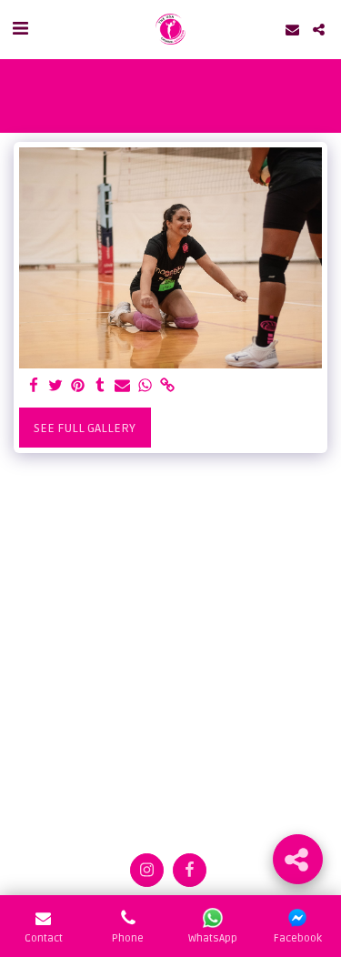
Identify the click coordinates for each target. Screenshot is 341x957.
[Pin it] (78, 386)
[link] (167, 386)
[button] (20, 29)
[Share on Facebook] (33, 386)
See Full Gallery (84, 428)
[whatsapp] (145, 386)
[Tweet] (56, 386)
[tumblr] (101, 386)
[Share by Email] (123, 386)
